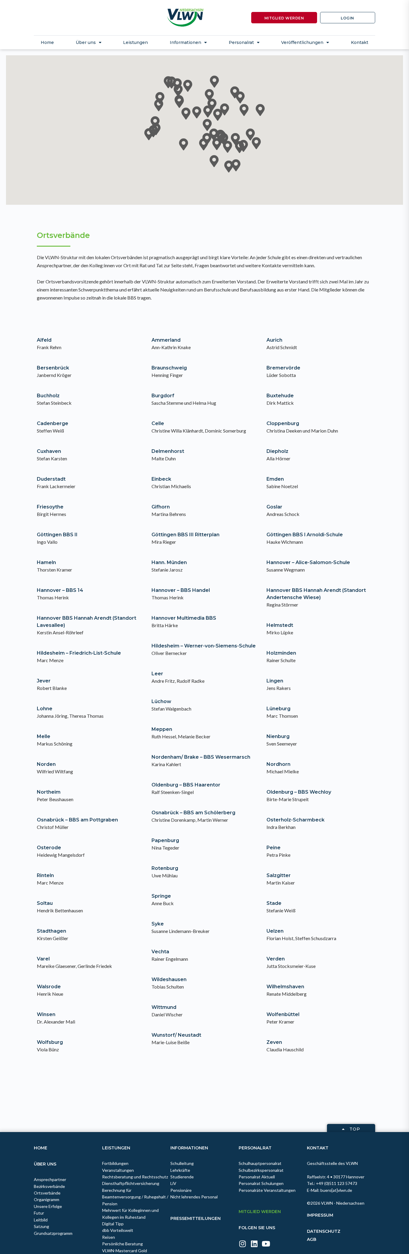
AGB (311, 1239)
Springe (161, 896)
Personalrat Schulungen (261, 1183)
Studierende (182, 1176)
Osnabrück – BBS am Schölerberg (193, 812)
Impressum (320, 1215)
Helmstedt (279, 625)
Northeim (48, 792)
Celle (158, 423)
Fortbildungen (115, 1163)
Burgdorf (163, 395)
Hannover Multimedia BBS (184, 618)
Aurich (274, 340)
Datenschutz (323, 1231)
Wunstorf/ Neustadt (176, 1035)
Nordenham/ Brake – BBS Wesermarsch (201, 757)
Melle (43, 736)
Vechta (160, 951)
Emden (275, 479)
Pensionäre (181, 1190)
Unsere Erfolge (48, 1206)
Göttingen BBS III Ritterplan (185, 534)
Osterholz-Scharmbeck (295, 820)
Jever (44, 681)
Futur (39, 1212)
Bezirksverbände (49, 1186)
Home (47, 42)
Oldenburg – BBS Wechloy (298, 792)
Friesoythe (50, 507)
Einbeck (161, 479)
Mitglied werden (260, 1211)
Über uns (45, 1164)
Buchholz (48, 395)
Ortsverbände (47, 1192)
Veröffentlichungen (302, 42)
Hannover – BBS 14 (60, 590)
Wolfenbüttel (282, 1014)
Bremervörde (283, 368)
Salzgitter (278, 875)
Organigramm (46, 1199)
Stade (273, 903)
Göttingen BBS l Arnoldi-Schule (304, 534)
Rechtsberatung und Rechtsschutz (135, 1176)
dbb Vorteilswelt (117, 1230)
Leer (157, 673)
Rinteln (45, 875)
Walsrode (49, 986)
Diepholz (277, 451)
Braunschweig (169, 368)
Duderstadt (51, 479)
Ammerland (166, 340)
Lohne (44, 708)
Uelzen (275, 931)
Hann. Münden (169, 562)
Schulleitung (182, 1163)
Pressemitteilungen (195, 1218)
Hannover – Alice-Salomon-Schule (308, 562)
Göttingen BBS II (57, 534)
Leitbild (41, 1219)
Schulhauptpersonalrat (260, 1163)
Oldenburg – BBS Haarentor (186, 785)
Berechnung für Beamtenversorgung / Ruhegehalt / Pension (135, 1197)
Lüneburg (278, 708)
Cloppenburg (282, 423)
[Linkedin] (254, 1243)
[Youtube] (265, 1243)
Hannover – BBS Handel (181, 590)
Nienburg (278, 736)
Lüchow (161, 701)
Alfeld (44, 340)
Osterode (49, 847)
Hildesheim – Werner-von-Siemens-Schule (204, 646)
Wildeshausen (169, 979)
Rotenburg (165, 868)
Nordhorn (278, 764)
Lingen (274, 681)
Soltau (45, 903)
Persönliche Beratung (122, 1243)
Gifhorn (161, 507)
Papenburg (165, 840)
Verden (275, 959)
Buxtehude (280, 395)
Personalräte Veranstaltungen (267, 1190)
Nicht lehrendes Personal (194, 1196)
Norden (46, 764)
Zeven (274, 1042)
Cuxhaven (49, 451)
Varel (43, 959)
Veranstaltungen (118, 1170)
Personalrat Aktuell (257, 1176)
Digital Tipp (113, 1223)
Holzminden (281, 653)
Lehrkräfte (180, 1170)
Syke (158, 924)
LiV (173, 1183)
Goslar (274, 507)
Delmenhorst (168, 451)
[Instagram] (242, 1243)
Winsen (46, 1014)
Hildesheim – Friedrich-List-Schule (79, 653)
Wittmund (164, 1007)
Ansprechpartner (50, 1179)
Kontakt (359, 42)
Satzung (41, 1226)
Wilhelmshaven (285, 986)
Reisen (108, 1237)
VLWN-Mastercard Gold (124, 1250)
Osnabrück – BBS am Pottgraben (77, 820)
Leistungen (135, 42)
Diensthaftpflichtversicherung (130, 1183)
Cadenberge (52, 423)
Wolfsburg (50, 1042)
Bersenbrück (53, 368)
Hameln (46, 562)
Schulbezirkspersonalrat (261, 1170)
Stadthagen (51, 931)
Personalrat (255, 1148)
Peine (273, 847)
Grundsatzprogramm (53, 1233)
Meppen (162, 729)
